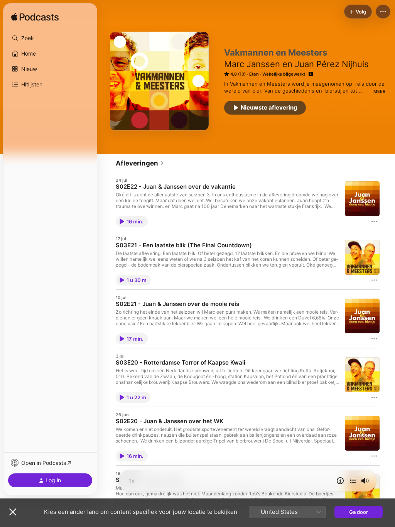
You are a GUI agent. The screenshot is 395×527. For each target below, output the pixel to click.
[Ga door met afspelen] (353, 480)
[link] (140, 163)
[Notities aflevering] (340, 480)
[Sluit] (12, 511)
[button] (50, 38)
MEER (379, 91)
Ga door (358, 512)
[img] (35, 17)
